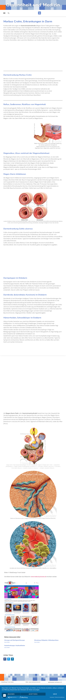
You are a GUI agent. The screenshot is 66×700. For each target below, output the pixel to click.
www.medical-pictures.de (38, 576)
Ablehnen (11, 694)
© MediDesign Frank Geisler (7, 682)
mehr (55, 694)
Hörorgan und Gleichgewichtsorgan (14, 640)
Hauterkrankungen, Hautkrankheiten (14, 645)
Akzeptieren (33, 694)
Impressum (52, 697)
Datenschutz (58, 682)
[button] (39, 13)
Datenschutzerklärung (59, 697)
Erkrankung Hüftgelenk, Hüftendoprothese (46, 640)
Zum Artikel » (7, 642)
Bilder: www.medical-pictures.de (33, 682)
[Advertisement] (33, 56)
